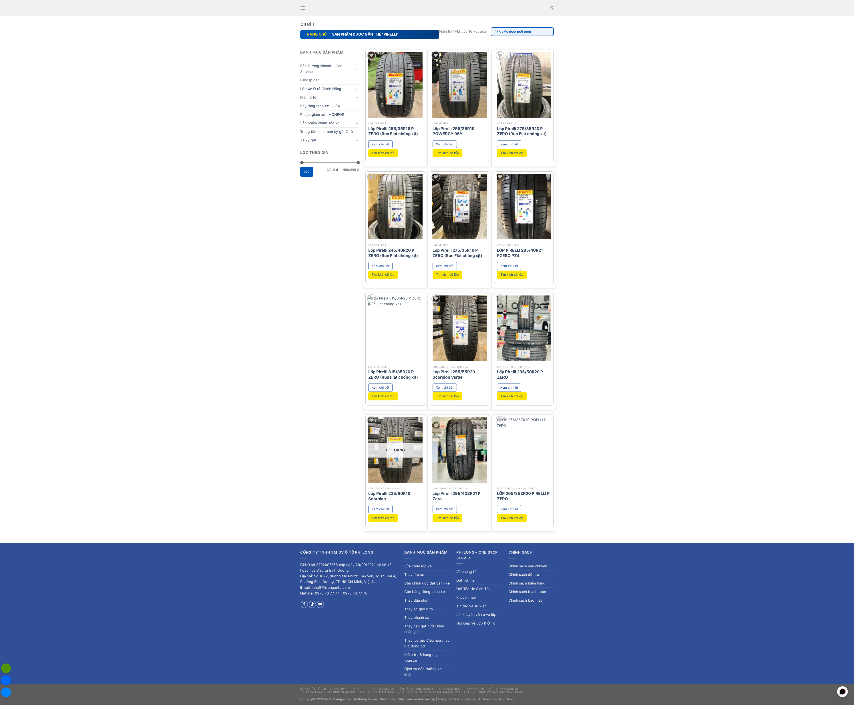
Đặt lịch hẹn (466, 580)
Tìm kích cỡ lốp (383, 153)
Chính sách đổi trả (523, 574)
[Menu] (303, 7)
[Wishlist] (371, 55)
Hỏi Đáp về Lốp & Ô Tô (475, 623)
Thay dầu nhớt (416, 600)
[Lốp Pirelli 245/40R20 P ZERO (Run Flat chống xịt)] (395, 206)
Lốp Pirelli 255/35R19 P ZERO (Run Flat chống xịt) (393, 131)
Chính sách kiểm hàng (526, 583)
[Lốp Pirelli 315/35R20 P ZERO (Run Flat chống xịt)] (395, 328)
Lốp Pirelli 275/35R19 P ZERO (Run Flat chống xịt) (457, 253)
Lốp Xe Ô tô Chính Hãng (320, 88)
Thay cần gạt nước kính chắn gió (424, 629)
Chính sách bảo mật (525, 600)
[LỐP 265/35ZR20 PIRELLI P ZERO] (524, 449)
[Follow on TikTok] (312, 604)
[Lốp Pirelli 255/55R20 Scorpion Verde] (459, 328)
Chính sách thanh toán (527, 591)
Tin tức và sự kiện (471, 606)
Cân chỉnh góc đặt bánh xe (427, 583)
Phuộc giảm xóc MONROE (322, 114)
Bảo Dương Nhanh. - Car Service (321, 69)
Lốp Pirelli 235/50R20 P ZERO (520, 374)
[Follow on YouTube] (320, 604)
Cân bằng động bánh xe (424, 591)
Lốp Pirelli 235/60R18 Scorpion (389, 496)
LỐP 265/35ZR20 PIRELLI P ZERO (523, 496)
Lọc (307, 171)
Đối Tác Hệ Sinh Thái (473, 588)
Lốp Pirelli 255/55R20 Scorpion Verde (454, 374)
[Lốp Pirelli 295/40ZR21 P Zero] (459, 449)
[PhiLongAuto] (6, 680)
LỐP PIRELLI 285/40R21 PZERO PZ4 (520, 253)
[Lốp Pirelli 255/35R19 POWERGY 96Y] (459, 85)
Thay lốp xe (414, 574)
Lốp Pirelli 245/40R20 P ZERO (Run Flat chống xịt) (393, 253)
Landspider (309, 80)
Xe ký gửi (308, 140)
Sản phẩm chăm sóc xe (319, 123)
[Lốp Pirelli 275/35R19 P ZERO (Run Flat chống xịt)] (459, 206)
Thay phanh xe (416, 617)
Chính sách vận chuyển (527, 566)
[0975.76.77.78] (6, 668)
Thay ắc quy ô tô (418, 609)
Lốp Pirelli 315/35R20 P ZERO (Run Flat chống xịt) (393, 374)
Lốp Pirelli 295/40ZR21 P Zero (457, 496)
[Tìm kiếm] (552, 8)
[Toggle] (357, 69)
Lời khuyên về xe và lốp (476, 614)
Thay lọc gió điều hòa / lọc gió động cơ (427, 643)
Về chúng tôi (466, 571)
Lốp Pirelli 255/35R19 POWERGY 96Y (454, 131)
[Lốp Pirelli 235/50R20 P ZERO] (524, 328)
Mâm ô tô (308, 97)
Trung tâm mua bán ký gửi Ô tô (326, 131)
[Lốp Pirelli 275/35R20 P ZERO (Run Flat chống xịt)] (524, 85)
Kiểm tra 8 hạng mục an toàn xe (424, 657)
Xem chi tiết (380, 144)
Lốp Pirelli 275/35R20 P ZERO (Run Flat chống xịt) (522, 131)
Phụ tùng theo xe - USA (320, 106)
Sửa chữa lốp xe (418, 566)
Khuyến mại (466, 597)
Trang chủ (316, 34)
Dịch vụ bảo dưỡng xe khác (423, 672)
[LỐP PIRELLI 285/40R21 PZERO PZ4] (524, 206)
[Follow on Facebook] (304, 604)
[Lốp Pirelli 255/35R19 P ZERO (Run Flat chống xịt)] (395, 85)
